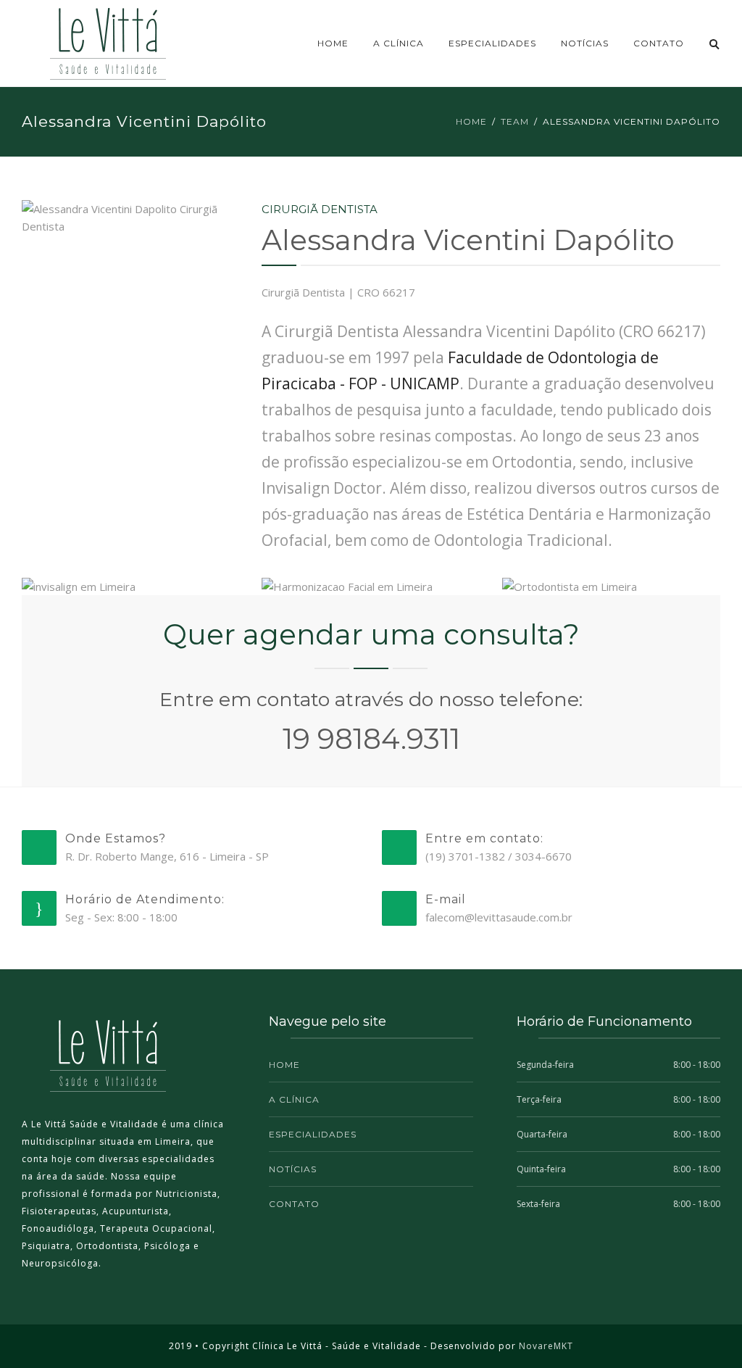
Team (515, 121)
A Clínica (398, 43)
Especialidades (492, 43)
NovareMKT (546, 1346)
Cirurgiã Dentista (320, 209)
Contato (658, 43)
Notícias (585, 43)
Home (333, 43)
